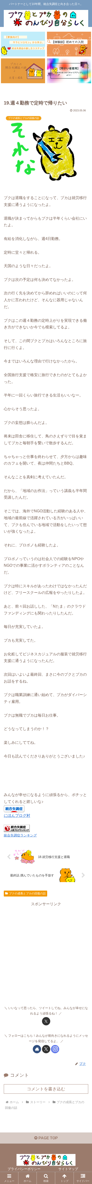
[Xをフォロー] (46, 1049)
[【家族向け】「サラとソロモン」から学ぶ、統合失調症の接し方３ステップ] (23, 44)
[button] (83, 801)
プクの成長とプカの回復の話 (27, 893)
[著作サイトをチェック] (37, 1049)
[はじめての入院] (69, 44)
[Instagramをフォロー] (55, 1049)
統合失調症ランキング (20, 835)
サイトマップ (68, 1169)
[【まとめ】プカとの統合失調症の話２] (23, 70)
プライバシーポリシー (24, 1169)
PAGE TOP (48, 1138)
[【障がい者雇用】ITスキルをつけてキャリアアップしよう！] (69, 70)
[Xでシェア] (46, 1021)
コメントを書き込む (46, 1089)
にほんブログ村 (17, 816)
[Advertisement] (46, 954)
